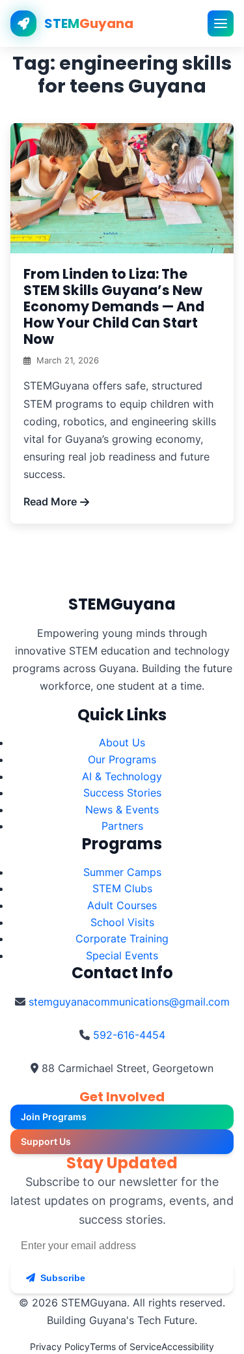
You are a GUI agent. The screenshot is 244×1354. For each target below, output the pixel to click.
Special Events (122, 955)
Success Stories (122, 792)
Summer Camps (122, 872)
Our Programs (122, 759)
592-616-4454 (129, 1034)
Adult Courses (122, 905)
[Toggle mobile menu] (221, 23)
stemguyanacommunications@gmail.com (129, 1001)
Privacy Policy (60, 1346)
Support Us (46, 1141)
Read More (50, 501)
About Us (122, 742)
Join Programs (54, 1116)
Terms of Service (125, 1346)
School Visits (122, 922)
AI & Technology (122, 776)
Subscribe (62, 1278)
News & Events (122, 809)
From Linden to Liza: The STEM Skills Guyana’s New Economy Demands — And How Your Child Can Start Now (113, 306)
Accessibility (187, 1346)
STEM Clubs (122, 888)
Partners (122, 825)
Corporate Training (122, 938)
